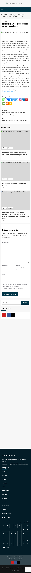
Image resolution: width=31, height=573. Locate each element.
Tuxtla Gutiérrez (6, 513)
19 (11, 540)
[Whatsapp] (3, 99)
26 (11, 544)
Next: (14, 119)
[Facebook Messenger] (10, 99)
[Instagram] (20, 99)
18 (7, 540)
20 (15, 540)
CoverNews (23, 568)
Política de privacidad (15, 559)
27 (15, 544)
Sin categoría (5, 505)
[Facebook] (7, 99)
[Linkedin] (23, 99)
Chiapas (5, 147)
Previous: (13, 113)
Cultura (4, 479)
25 (7, 544)
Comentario (6, 242)
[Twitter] (13, 99)
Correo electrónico (20, 267)
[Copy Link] (10, 103)
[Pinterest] (26, 99)
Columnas (4, 475)
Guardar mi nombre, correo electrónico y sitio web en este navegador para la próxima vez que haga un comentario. (15, 286)
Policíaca (5, 21)
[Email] (3, 103)
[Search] (29, 9)
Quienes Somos (18, 556)
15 (23, 536)
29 (23, 544)
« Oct (3, 547)
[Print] (7, 103)
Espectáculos (5, 490)
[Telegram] (16, 99)
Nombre (5, 265)
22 (23, 540)
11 (7, 536)
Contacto (9, 556)
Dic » (7, 547)
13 (15, 536)
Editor (3, 486)
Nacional (4, 494)
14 (19, 536)
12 (11, 536)
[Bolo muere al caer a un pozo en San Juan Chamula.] (15, 171)
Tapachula (4, 509)
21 (19, 540)
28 (19, 544)
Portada (4, 502)
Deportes (4, 483)
